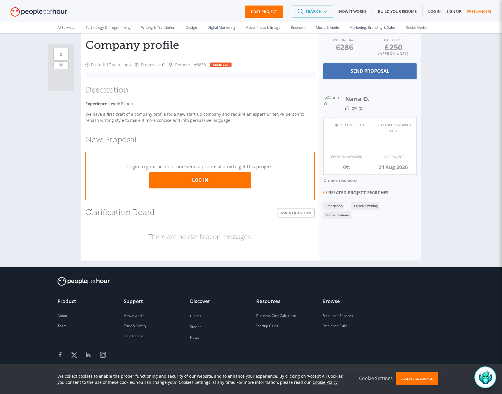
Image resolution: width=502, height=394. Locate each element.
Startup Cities (267, 325)
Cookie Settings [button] (376, 378)
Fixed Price (393, 40)
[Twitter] (75, 355)
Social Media (416, 27)
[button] (312, 12)
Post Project (264, 11)
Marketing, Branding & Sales (372, 27)
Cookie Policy (325, 382)
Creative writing (366, 206)
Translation (334, 206)
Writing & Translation (158, 27)
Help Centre (133, 336)
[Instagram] (103, 355)
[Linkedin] (89, 355)
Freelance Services (337, 315)
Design (191, 27)
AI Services (66, 27)
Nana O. (357, 99)
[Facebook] (61, 355)
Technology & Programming (108, 27)
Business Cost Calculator (276, 315)
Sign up (454, 11)
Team (62, 325)
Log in (434, 11)
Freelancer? (479, 11)
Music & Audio (327, 27)
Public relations (337, 215)
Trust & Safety (135, 325)
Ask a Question (295, 212)
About (62, 315)
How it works (352, 11)
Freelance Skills (334, 325)
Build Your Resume (397, 11)
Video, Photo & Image (263, 27)
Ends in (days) (344, 40)
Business (298, 27)
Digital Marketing (221, 27)
